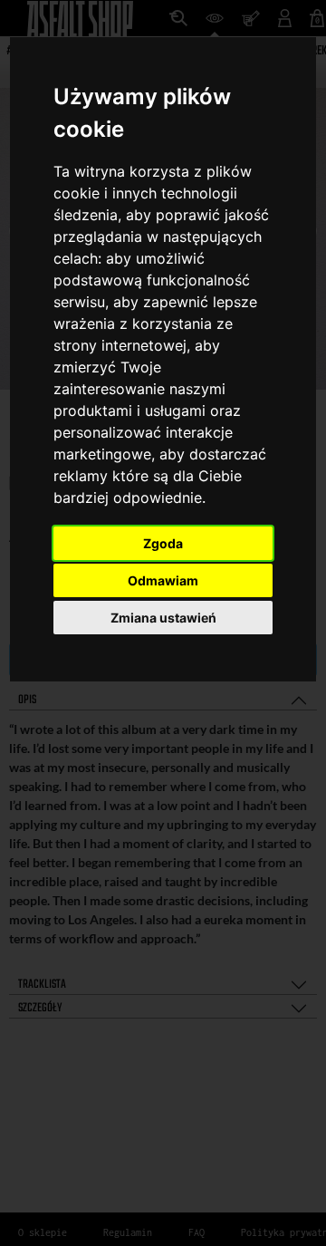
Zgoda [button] (163, 543)
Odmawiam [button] (163, 580)
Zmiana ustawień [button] (163, 617)
